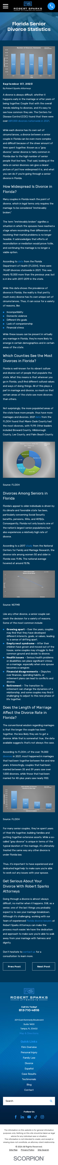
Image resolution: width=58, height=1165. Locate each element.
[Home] (28, 6)
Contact (29, 1090)
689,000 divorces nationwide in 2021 (28, 121)
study (29, 545)
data (20, 261)
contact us (29, 951)
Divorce (29, 1063)
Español (29, 1068)
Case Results (29, 1073)
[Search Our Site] (51, 1101)
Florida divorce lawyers (39, 920)
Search (9, 1101)
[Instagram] (42, 1117)
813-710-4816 (29, 1010)
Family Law (29, 1057)
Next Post (43, 966)
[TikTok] (35, 1117)
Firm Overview (29, 1047)
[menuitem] (13, 1150)
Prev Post (14, 966)
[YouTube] (29, 1117)
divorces (7, 756)
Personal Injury (29, 1052)
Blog (29, 1084)
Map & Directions (29, 1033)
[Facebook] (15, 1117)
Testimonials (29, 1079)
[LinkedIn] (22, 1117)
